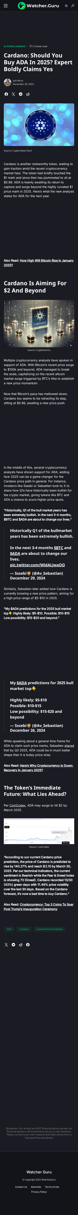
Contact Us (21, 1186)
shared (69, 746)
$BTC (58, 547)
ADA (9, 929)
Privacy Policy (39, 1191)
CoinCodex (17, 805)
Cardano (20, 46)
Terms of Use (52, 1186)
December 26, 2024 (27, 730)
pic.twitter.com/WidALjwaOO (37, 564)
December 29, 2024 (27, 578)
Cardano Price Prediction (50, 929)
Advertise (36, 1186)
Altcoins (9, 46)
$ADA (15, 553)
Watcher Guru (39, 1172)
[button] (6, 5)
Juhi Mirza (18, 80)
